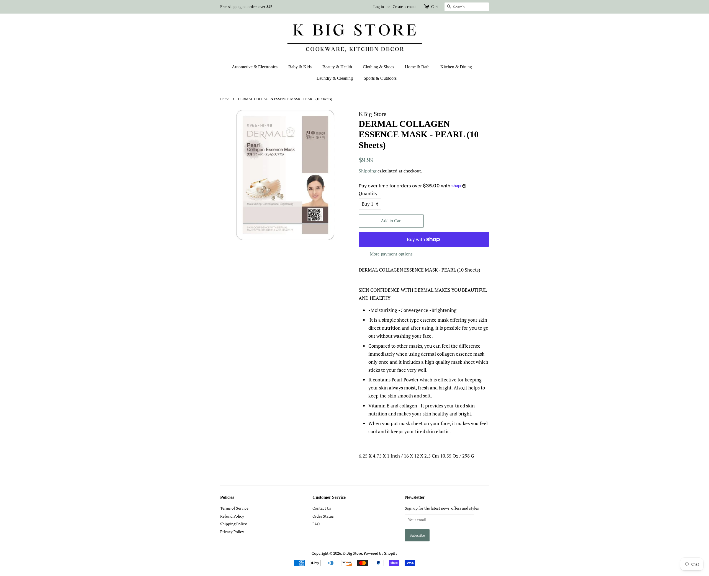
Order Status (323, 516)
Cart (434, 7)
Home (224, 99)
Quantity (368, 193)
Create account (404, 7)
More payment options (391, 254)
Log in (378, 7)
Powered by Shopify (380, 553)
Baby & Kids (300, 66)
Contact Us (321, 508)
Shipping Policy (233, 523)
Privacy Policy (232, 531)
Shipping (367, 171)
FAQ (316, 523)
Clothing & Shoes (378, 66)
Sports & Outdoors (380, 78)
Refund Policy (232, 516)
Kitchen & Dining (456, 66)
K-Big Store (352, 553)
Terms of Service (234, 508)
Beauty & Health (337, 66)
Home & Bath (417, 66)
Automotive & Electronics (255, 66)
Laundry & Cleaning (335, 78)
